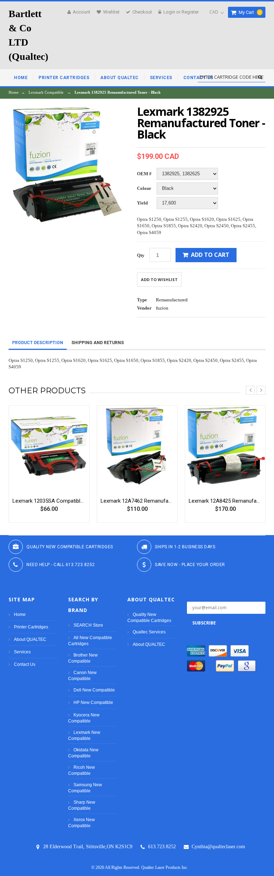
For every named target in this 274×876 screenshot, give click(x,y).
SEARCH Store (88, 625)
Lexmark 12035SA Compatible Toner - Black (49, 501)
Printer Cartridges (31, 626)
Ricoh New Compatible (81, 770)
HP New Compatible (93, 702)
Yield (142, 203)
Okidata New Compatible (83, 752)
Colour (144, 188)
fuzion (162, 308)
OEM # (144, 173)
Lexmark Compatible (46, 92)
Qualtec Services (149, 631)
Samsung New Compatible (85, 787)
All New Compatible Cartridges (90, 640)
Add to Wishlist (159, 279)
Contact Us (24, 664)
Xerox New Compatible (81, 822)
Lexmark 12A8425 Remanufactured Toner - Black (225, 501)
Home (14, 92)
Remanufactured (172, 299)
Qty (140, 255)
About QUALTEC (30, 639)
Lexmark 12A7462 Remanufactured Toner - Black (137, 501)
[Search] (259, 77)
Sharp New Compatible (81, 805)
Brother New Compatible (83, 658)
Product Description (37, 342)
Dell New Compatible (94, 690)
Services (22, 651)
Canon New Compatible (82, 675)
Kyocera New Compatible (84, 718)
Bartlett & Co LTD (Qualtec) (28, 35)
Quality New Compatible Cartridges (149, 617)
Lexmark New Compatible (84, 735)
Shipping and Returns (97, 342)
